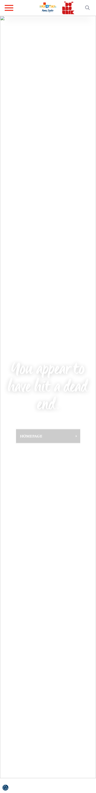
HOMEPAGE (31, 436)
